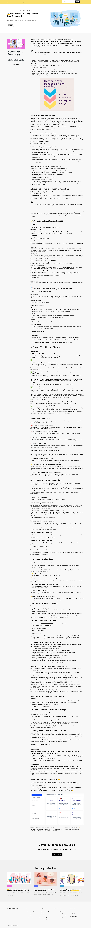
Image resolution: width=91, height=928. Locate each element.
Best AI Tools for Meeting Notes (29, 911)
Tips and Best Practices (39, 71)
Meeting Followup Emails (44, 913)
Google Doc (72, 689)
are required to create (64, 756)
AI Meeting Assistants (27, 915)
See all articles (73, 913)
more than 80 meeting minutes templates (53, 789)
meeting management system (47, 691)
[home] (12, 2)
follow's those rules (53, 205)
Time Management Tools (28, 917)
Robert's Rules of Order (60, 204)
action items (46, 565)
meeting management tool (49, 181)
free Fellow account (65, 790)
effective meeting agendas (57, 662)
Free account (61, 499)
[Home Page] (12, 908)
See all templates (73, 916)
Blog (54, 2)
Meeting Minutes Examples (44, 911)
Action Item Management (44, 917)
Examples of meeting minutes (41, 69)
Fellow (79, 215)
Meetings (29, 10)
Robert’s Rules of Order (47, 623)
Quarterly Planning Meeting (60, 915)
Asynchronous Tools (27, 913)
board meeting (42, 380)
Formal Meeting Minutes (59, 911)
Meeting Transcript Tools (28, 918)
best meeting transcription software (72, 427)
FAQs (34, 74)
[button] (25, 2)
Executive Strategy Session (60, 918)
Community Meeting (58, 917)
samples (52, 483)
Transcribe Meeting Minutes (45, 918)
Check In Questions (43, 915)
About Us (72, 911)
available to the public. (36, 756)
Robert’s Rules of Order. (70, 409)
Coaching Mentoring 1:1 (59, 913)
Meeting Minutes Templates (40, 73)
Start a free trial (57, 854)
